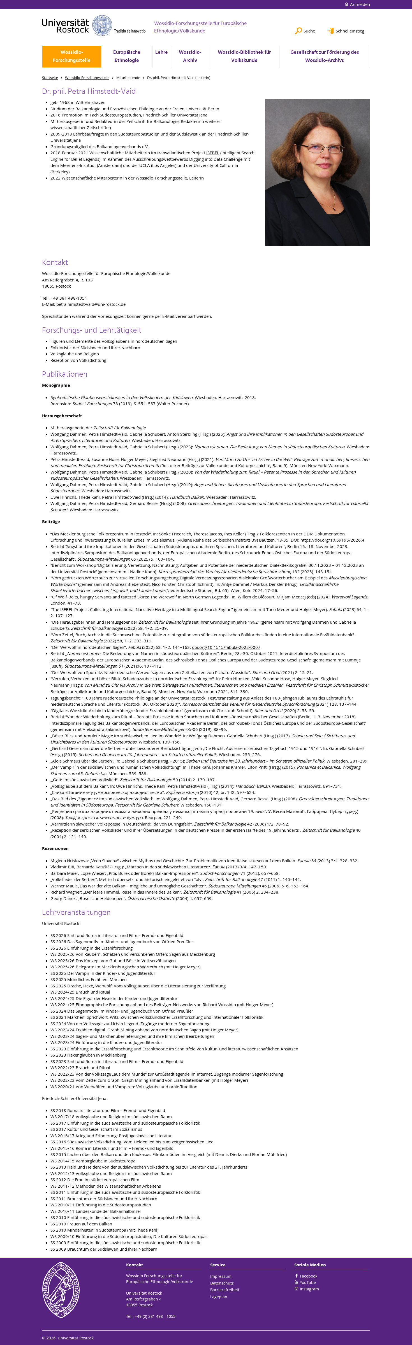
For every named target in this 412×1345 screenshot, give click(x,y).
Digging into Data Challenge (215, 159)
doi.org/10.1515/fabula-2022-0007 (226, 647)
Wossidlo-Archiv (190, 56)
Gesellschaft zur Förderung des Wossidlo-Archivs (324, 56)
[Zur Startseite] (94, 25)
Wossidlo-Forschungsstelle (72, 56)
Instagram (309, 1289)
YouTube (308, 1282)
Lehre (161, 52)
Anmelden (359, 4)
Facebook (308, 1276)
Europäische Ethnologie (126, 56)
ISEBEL (212, 152)
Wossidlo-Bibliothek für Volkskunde (244, 56)
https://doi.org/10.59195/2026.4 (332, 540)
